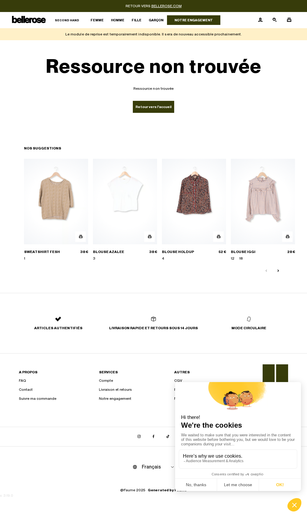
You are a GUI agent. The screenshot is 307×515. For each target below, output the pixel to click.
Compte (106, 380)
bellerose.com (166, 6)
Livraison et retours (115, 389)
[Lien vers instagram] (139, 436)
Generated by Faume (167, 490)
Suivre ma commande (37, 398)
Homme (117, 20)
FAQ (22, 380)
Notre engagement (193, 20)
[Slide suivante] (278, 271)
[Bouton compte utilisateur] (260, 20)
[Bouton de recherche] (275, 20)
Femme (97, 20)
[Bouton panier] (289, 20)
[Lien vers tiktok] (168, 436)
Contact (26, 389)
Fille (137, 20)
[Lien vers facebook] (153, 436)
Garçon (156, 20)
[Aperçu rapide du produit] (80, 236)
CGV (178, 380)
